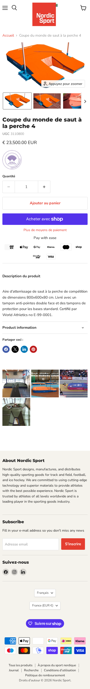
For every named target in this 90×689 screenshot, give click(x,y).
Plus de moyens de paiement (45, 230)
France (42, 605)
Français (42, 593)
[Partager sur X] (15, 349)
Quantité (8, 176)
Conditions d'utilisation (60, 670)
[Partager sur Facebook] (6, 349)
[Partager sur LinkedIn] (24, 349)
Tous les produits (20, 665)
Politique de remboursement (45, 675)
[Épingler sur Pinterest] (33, 349)
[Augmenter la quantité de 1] (44, 187)
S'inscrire (73, 544)
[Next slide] (85, 101)
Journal (14, 670)
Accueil (8, 35)
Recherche (31, 670)
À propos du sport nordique (57, 665)
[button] (17, 101)
